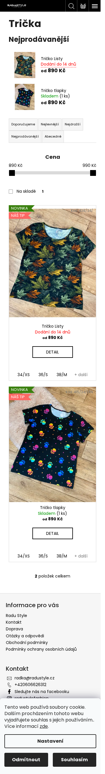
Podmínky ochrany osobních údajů (41, 649)
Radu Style (16, 615)
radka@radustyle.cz (35, 678)
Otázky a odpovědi (25, 636)
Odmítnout (26, 759)
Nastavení (50, 741)
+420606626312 (30, 685)
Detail (52, 352)
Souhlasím (74, 759)
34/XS (24, 375)
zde (44, 726)
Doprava (14, 629)
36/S (43, 375)
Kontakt (14, 622)
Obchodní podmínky (27, 642)
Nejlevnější (50, 124)
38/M (62, 375)
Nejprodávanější (25, 136)
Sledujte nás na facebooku (42, 691)
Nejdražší (72, 124)
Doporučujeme (23, 124)
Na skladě (30, 191)
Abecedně (53, 136)
